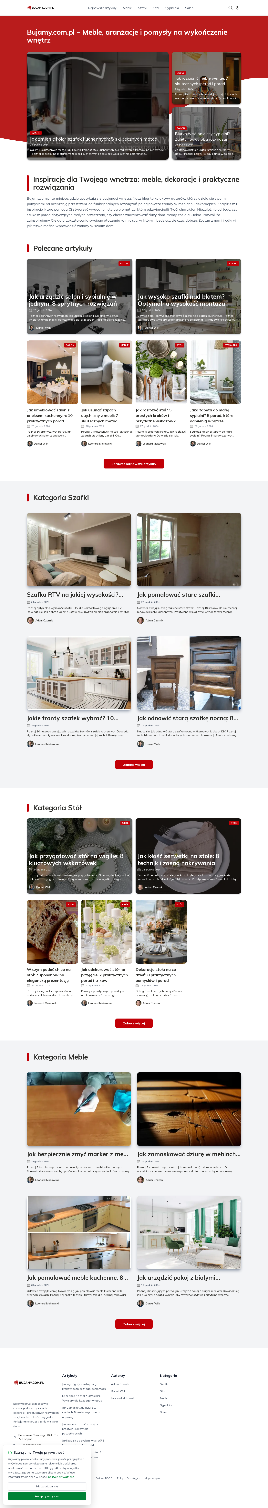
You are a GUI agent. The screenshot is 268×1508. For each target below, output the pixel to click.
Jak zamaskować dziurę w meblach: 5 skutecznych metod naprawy (81, 1412)
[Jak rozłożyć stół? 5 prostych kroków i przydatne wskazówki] (161, 372)
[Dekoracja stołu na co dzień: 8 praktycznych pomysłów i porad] (161, 932)
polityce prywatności (61, 1477)
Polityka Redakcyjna (128, 1478)
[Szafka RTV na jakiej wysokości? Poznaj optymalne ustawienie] (79, 549)
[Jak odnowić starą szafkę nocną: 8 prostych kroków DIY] (189, 673)
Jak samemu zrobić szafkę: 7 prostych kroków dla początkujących (80, 1428)
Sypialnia (172, 8)
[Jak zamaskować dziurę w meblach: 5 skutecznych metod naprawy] (189, 1109)
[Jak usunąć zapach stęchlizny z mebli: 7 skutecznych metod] (106, 372)
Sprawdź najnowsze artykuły (133, 464)
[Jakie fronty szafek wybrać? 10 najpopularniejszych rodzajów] (79, 673)
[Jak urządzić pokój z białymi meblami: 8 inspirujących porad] (189, 1232)
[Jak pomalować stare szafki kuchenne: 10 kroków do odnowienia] (189, 549)
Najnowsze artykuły (102, 8)
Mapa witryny (152, 1478)
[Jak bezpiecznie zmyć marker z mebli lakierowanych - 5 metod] (79, 1109)
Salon (189, 8)
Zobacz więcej (134, 765)
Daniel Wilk (43, 327)
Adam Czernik (44, 620)
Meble (127, 8)
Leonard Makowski (47, 744)
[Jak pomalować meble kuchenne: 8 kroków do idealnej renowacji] (79, 1232)
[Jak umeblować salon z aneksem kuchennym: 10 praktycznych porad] (52, 372)
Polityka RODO (104, 1478)
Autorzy (118, 1375)
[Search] (230, 8)
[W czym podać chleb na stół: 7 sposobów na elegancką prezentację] (52, 932)
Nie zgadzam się (47, 1486)
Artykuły (69, 1375)
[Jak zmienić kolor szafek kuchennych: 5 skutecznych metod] (98, 106)
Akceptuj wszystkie (47, 1496)
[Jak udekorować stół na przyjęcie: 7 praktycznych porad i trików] (106, 932)
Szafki (142, 8)
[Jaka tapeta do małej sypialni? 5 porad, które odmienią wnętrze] (215, 372)
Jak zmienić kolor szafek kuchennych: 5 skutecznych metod (93, 139)
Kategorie (168, 1375)
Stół (156, 8)
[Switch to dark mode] (237, 7)
